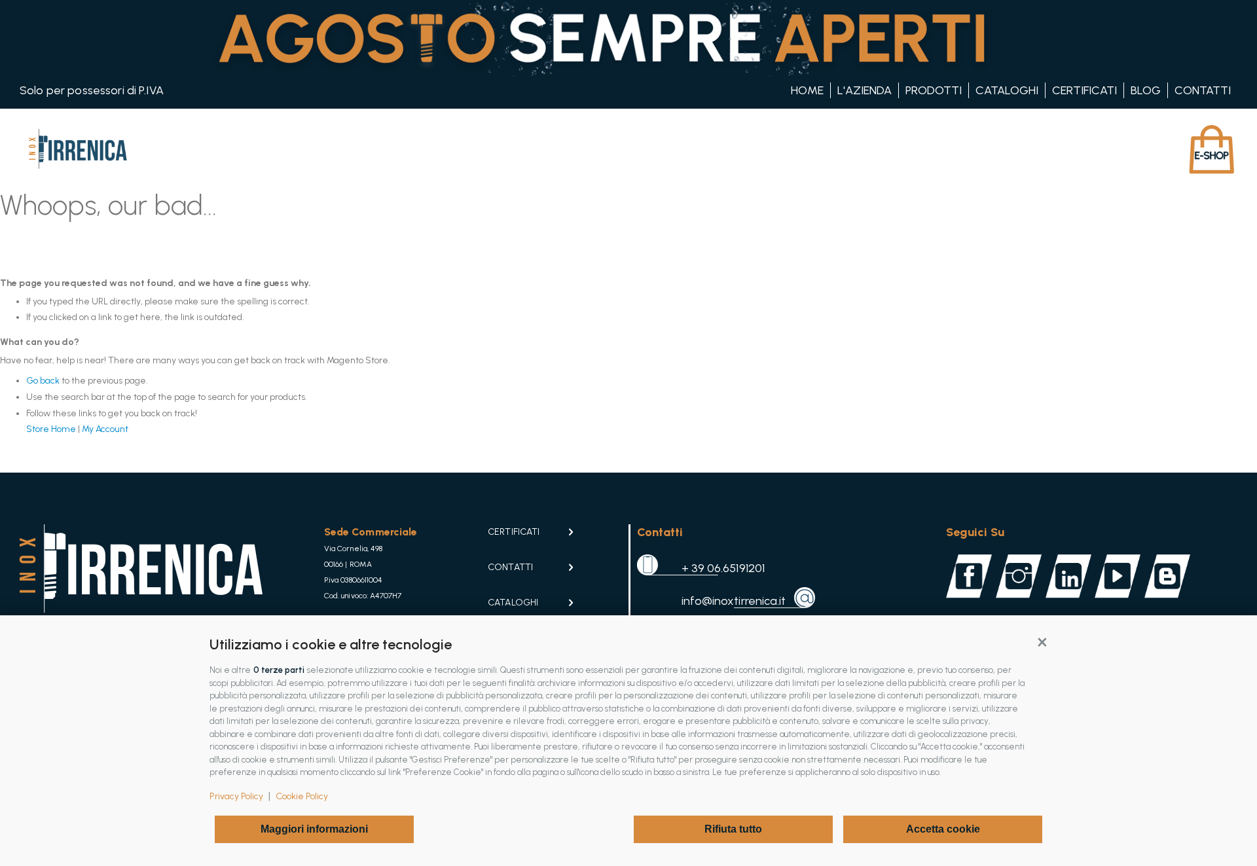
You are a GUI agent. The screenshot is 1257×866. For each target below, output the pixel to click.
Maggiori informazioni (314, 829)
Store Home (51, 429)
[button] (1042, 641)
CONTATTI (510, 567)
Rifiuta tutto (733, 829)
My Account (105, 429)
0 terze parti (278, 670)
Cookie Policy (302, 796)
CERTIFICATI (513, 531)
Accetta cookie (943, 829)
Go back (43, 380)
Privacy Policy (236, 796)
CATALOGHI (513, 602)
